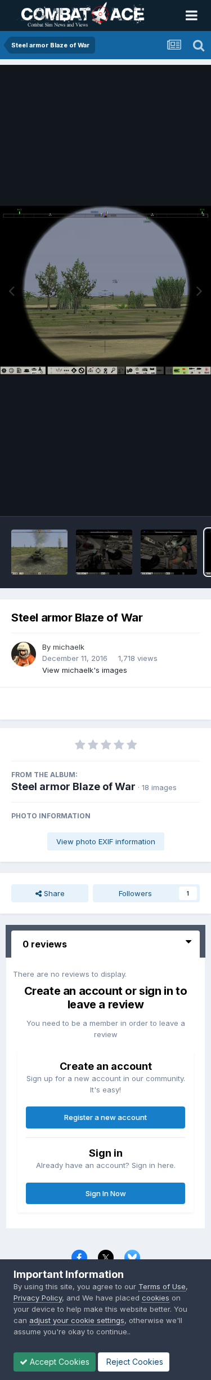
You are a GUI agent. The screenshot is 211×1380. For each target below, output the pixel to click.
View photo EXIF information (105, 841)
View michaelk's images (84, 669)
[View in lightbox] (105, 290)
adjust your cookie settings (76, 1320)
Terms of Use (162, 1286)
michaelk (68, 646)
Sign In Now (106, 1193)
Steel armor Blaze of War (73, 786)
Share (53, 893)
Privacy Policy (38, 1297)
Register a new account (105, 1117)
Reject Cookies (133, 1361)
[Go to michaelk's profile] (23, 654)
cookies (155, 1297)
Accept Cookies (58, 1361)
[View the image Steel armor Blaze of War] (39, 552)
